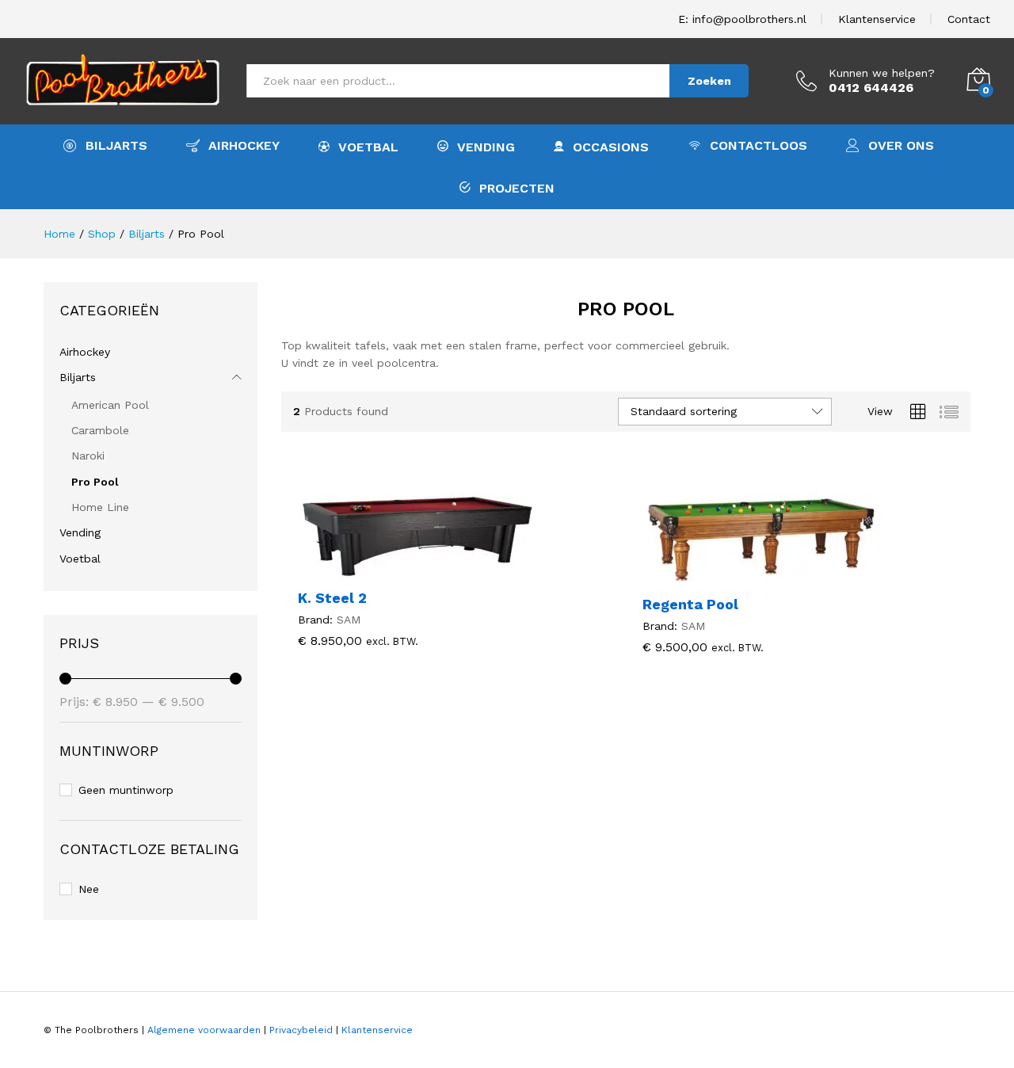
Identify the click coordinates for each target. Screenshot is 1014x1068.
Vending (486, 146)
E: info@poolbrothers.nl (742, 19)
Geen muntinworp (125, 790)
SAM (348, 619)
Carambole (100, 430)
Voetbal (368, 146)
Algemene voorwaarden (204, 1030)
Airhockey (244, 145)
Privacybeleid (301, 1030)
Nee (88, 889)
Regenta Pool (690, 604)
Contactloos (758, 145)
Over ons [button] (901, 145)
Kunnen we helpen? (882, 73)
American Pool (110, 405)
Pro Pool (95, 481)
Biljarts (77, 377)
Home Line (100, 507)
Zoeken (709, 80)
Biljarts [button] (116, 145)
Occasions (611, 146)
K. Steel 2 (332, 597)
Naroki (88, 455)
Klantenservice (877, 19)
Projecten (517, 188)
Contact (968, 19)
